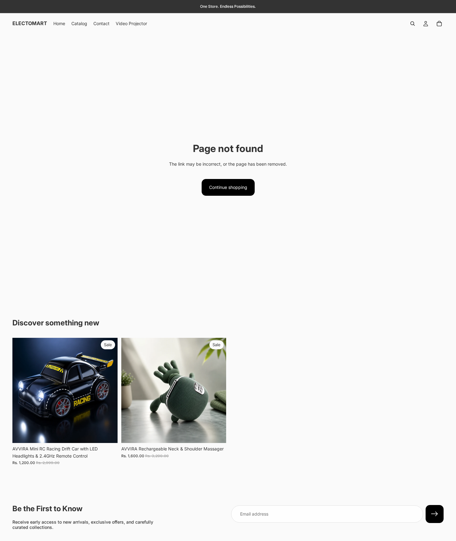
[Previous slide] (21, 390)
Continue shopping (228, 187)
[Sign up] (435, 514)
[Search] (412, 23)
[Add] (108, 433)
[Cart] (439, 23)
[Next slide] (108, 390)
